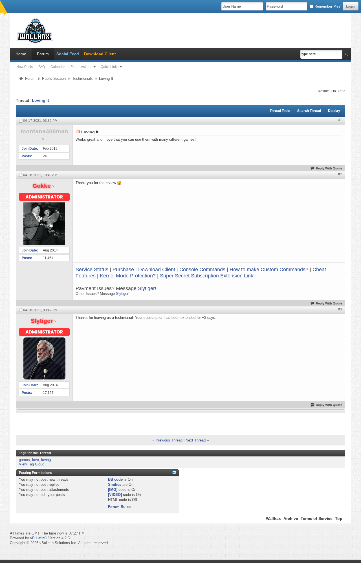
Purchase (123, 269)
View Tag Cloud (31, 464)
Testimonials (82, 78)
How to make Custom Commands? (269, 269)
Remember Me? (326, 6)
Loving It (40, 100)
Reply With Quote (329, 168)
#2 (340, 174)
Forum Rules (119, 507)
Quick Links (109, 67)
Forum (43, 54)
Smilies (114, 484)
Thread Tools (280, 111)
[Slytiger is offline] (44, 358)
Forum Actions (81, 67)
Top (338, 518)
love (35, 460)
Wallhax (273, 518)
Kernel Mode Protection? (128, 276)
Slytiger (146, 288)
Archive (290, 518)
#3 (340, 309)
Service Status (92, 269)
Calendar (57, 67)
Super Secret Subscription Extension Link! (207, 276)
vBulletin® (38, 538)
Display (334, 111)
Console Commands (202, 269)
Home (21, 54)
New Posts (24, 67)
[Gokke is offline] (44, 223)
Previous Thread (169, 440)
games (24, 460)
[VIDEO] (115, 495)
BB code (115, 479)
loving (46, 460)
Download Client (156, 269)
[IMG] (112, 489)
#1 (340, 120)
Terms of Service (317, 518)
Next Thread (196, 440)
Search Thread (309, 111)
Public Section (54, 78)
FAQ (41, 67)
